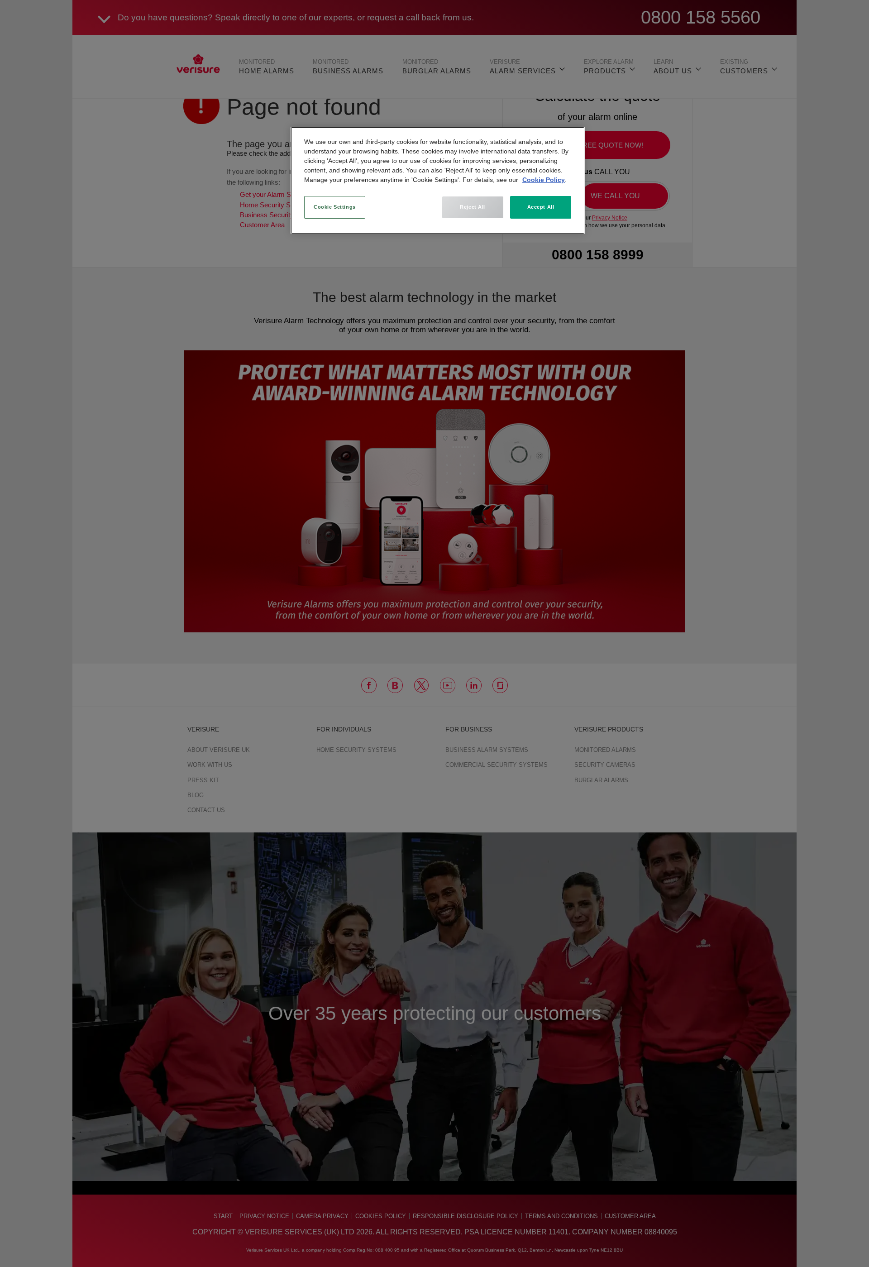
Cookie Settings (335, 207)
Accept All (540, 207)
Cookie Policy (543, 179)
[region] (438, 180)
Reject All (472, 207)
